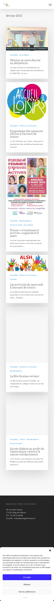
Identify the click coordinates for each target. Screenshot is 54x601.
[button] (50, 550)
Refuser (27, 584)
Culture (22, 439)
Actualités (14, 55)
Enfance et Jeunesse (28, 126)
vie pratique (24, 55)
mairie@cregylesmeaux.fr (24, 518)
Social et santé (16, 225)
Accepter (27, 577)
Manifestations (25, 221)
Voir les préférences (27, 592)
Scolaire (13, 279)
